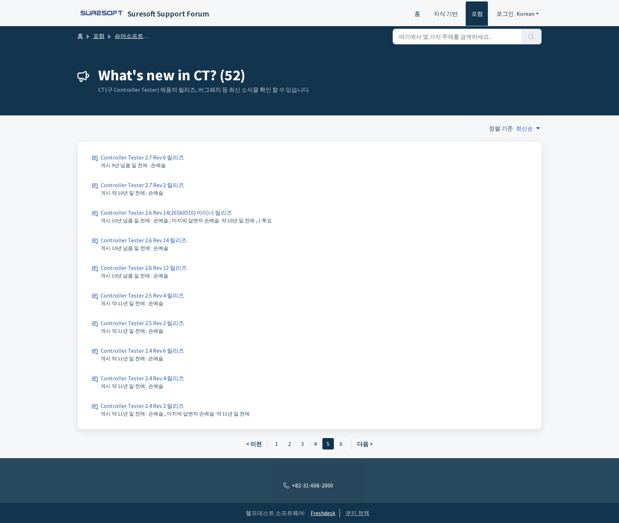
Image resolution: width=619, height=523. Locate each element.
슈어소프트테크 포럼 (141, 35)
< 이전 (254, 443)
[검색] (531, 36)
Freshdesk (323, 513)
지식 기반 (446, 13)
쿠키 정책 (357, 513)
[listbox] (528, 128)
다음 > (365, 443)
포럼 (477, 13)
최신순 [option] (524, 128)
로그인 (505, 13)
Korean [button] (525, 13)
